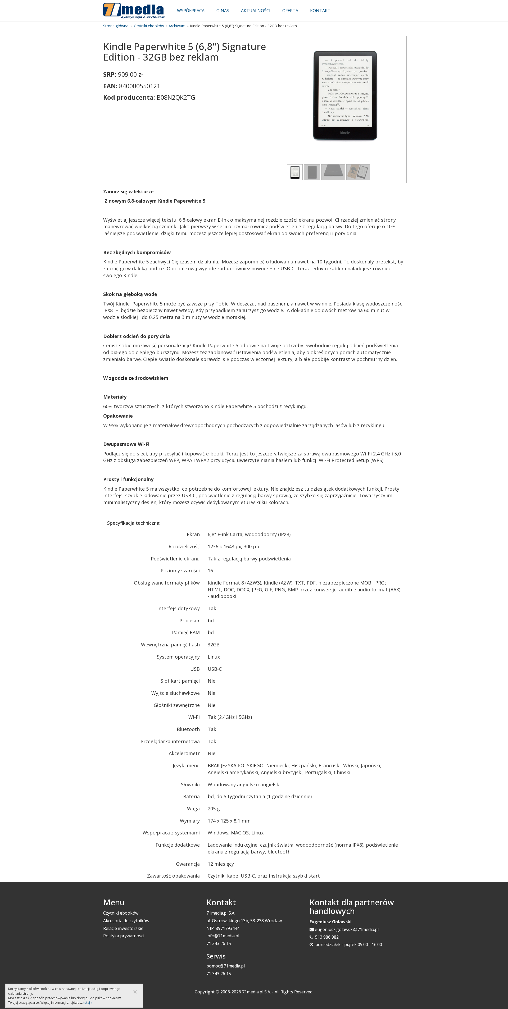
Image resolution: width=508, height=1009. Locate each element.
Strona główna (115, 25)
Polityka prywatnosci (123, 936)
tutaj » (87, 1002)
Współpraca (191, 10)
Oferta (290, 10)
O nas (222, 10)
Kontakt (320, 10)
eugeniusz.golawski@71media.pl (347, 929)
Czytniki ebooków (149, 25)
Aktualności (255, 10)
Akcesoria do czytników (126, 921)
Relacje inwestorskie (123, 928)
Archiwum (177, 25)
